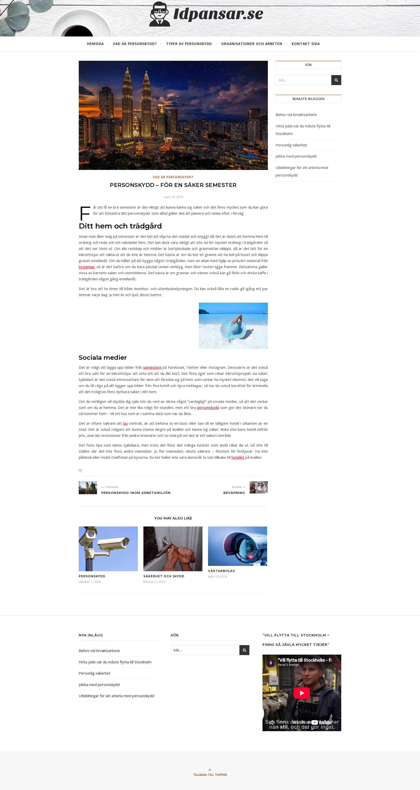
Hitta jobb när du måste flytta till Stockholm (115, 661)
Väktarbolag (221, 571)
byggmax (86, 266)
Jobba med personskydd (296, 156)
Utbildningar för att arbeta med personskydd (116, 695)
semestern (152, 367)
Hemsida (95, 43)
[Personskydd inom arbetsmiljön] (88, 487)
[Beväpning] (259, 487)
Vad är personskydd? (135, 43)
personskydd (208, 407)
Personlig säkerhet (291, 144)
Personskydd (92, 576)
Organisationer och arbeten (251, 43)
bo (125, 423)
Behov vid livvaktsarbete (296, 114)
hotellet (237, 457)
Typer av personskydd (189, 43)
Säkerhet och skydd (163, 576)
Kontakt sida (306, 43)
